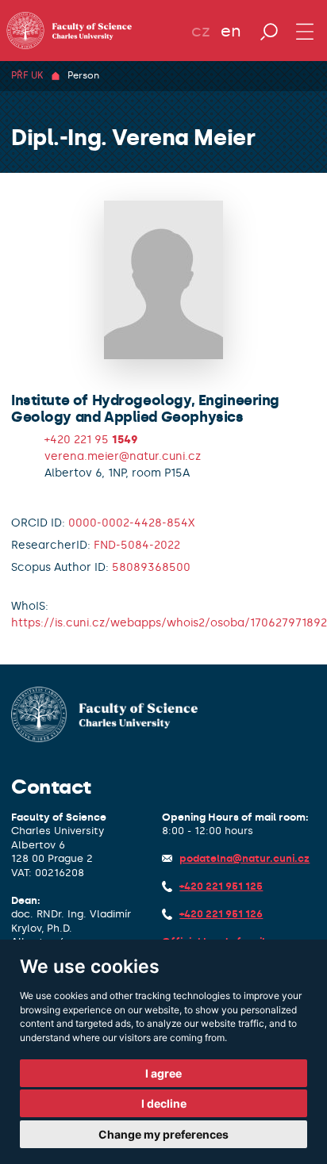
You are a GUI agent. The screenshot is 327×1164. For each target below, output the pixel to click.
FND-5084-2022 (137, 545)
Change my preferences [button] (163, 1134)
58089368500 (151, 567)
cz (200, 31)
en (231, 31)
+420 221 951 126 (221, 914)
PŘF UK (27, 75)
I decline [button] (164, 1103)
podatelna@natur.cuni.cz (244, 858)
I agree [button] (163, 1073)
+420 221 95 (91, 439)
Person (83, 75)
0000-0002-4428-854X (131, 523)
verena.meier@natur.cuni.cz (122, 456)
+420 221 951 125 (221, 886)
